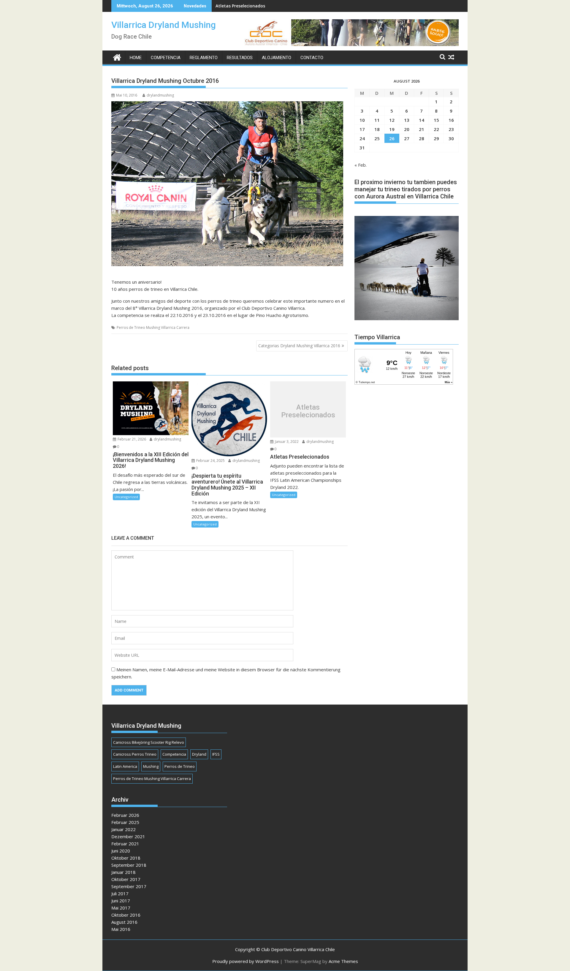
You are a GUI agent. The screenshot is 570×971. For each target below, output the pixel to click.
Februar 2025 (125, 822)
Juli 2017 (120, 893)
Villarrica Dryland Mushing (163, 25)
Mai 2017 (120, 908)
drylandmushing (160, 95)
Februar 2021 (125, 844)
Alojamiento (276, 57)
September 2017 (128, 886)
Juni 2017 (120, 901)
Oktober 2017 (125, 879)
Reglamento (204, 57)
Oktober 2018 (125, 858)
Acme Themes (343, 961)
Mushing (151, 766)
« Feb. (360, 165)
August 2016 (124, 922)
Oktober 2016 (125, 915)
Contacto (311, 57)
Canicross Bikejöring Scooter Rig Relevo (148, 742)
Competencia (165, 57)
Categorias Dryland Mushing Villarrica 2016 (299, 345)
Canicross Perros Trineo (134, 754)
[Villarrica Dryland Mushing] (117, 56)
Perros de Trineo (179, 766)
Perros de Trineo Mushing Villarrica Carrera (153, 327)
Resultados (240, 57)
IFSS (216, 754)
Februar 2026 (125, 815)
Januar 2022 (123, 829)
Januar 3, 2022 (286, 441)
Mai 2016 (120, 929)
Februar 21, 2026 (131, 439)
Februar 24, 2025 (210, 460)
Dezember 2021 (128, 836)
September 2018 (128, 865)
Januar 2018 (123, 872)
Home (136, 57)
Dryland (199, 754)
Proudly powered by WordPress (245, 961)
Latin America (125, 766)
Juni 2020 (120, 851)
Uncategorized (126, 497)
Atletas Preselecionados (240, 6)
